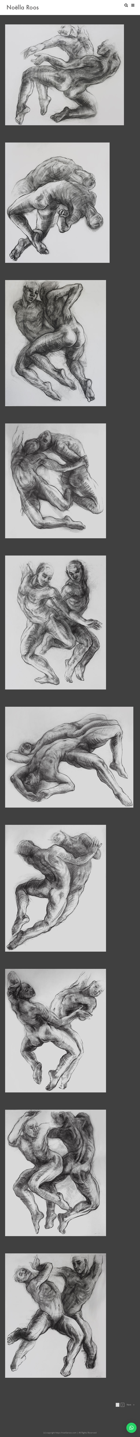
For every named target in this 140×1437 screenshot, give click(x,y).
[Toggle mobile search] (126, 5)
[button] (131, 1428)
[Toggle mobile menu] (133, 5)
